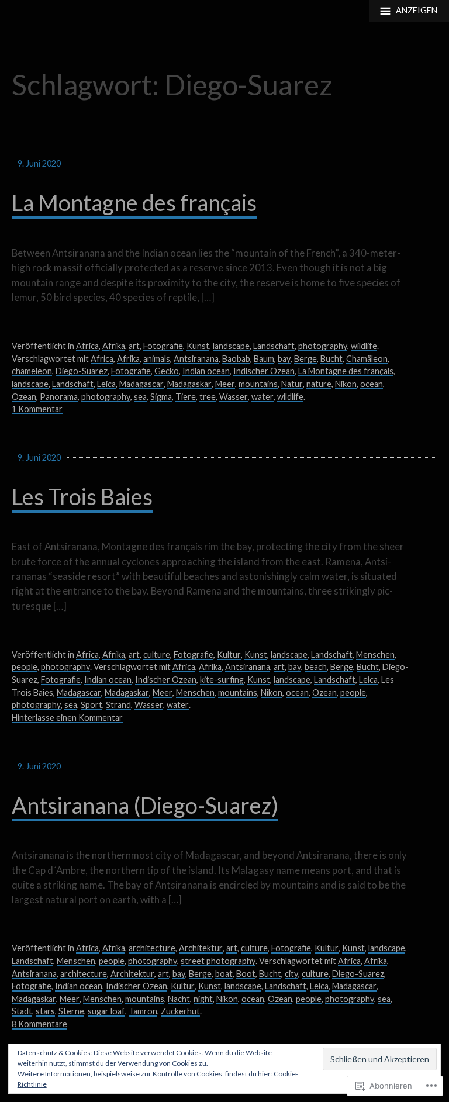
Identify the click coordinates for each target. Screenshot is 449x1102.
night (203, 999)
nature (318, 384)
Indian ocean (206, 371)
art (134, 346)
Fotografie (163, 346)
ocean (371, 384)
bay (284, 359)
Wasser (233, 397)
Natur (292, 384)
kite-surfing (222, 680)
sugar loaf (106, 1011)
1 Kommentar (37, 409)
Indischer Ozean (264, 371)
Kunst (197, 346)
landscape (231, 346)
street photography (218, 961)
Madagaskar (189, 384)
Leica (106, 384)
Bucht (331, 359)
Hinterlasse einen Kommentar (67, 718)
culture (156, 654)
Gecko (166, 371)
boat (224, 974)
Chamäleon (367, 359)
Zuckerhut (180, 1011)
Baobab (236, 359)
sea (140, 397)
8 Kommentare (39, 1024)
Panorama (59, 397)
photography (322, 346)
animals (156, 359)
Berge (305, 359)
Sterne (71, 1011)
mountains (258, 384)
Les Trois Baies (82, 496)
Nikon (346, 384)
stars (45, 1011)
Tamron (143, 1011)
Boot (245, 974)
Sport (91, 705)
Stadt (22, 1011)
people (24, 667)
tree (207, 397)
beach (316, 667)
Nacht (179, 999)
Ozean (24, 397)
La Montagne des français (134, 202)
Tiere (185, 397)
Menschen (375, 654)
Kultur (229, 654)
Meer (225, 384)
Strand (118, 705)
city (291, 974)
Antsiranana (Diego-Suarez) (145, 805)
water (262, 397)
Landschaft (274, 346)
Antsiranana (196, 359)
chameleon (32, 371)
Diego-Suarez (82, 371)
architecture (152, 948)
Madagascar (141, 384)
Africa (87, 346)
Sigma (161, 397)
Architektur (201, 948)
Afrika (113, 346)
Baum (264, 359)
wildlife (364, 346)
